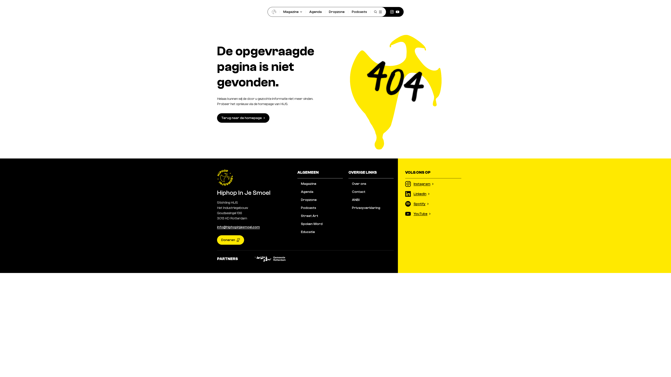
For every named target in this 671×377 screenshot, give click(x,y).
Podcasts (359, 12)
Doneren (228, 240)
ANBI (356, 200)
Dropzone (337, 12)
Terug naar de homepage (241, 118)
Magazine (291, 12)
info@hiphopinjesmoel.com (238, 227)
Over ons (359, 184)
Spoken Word (312, 224)
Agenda (315, 12)
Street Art (309, 216)
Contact (358, 192)
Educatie (308, 232)
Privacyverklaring (366, 208)
